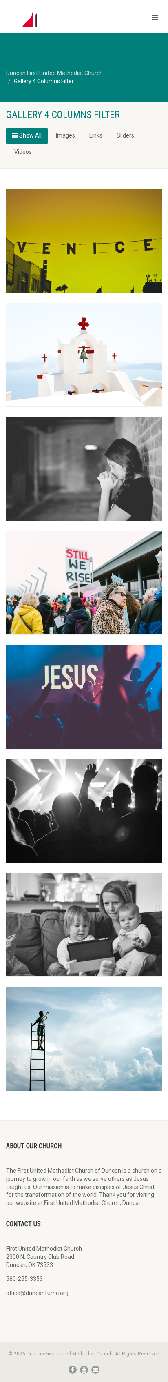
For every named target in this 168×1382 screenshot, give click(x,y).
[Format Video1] (84, 1039)
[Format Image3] (84, 583)
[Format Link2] (84, 355)
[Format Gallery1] (84, 241)
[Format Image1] (84, 811)
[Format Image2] (84, 697)
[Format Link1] (84, 469)
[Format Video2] (84, 925)
